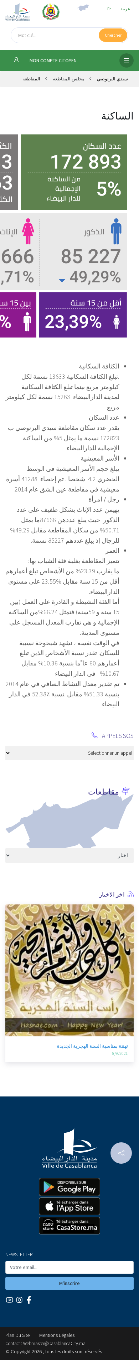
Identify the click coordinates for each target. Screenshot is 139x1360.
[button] (10, 949)
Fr (109, 8)
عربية (125, 8)
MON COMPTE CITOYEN (53, 61)
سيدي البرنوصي (112, 79)
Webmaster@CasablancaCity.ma (54, 1343)
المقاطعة (31, 79)
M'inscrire (69, 1283)
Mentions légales (56, 1335)
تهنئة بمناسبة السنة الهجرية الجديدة (92, 1046)
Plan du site (17, 1335)
